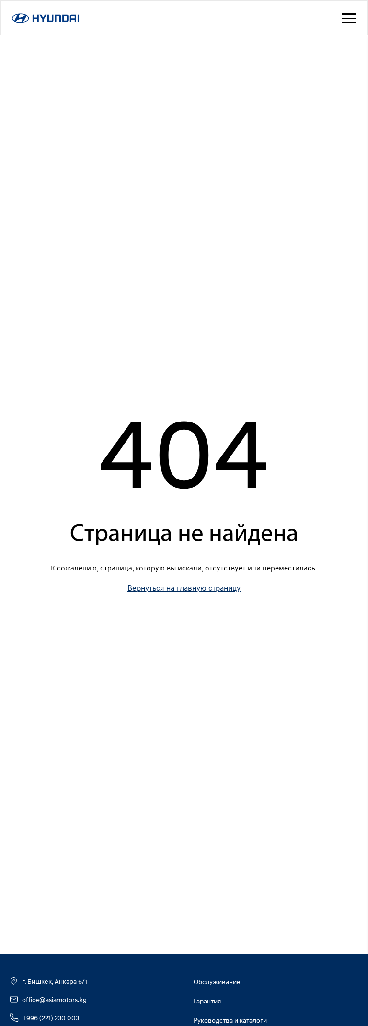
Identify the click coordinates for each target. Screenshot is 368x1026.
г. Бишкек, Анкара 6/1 (54, 981)
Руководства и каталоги (230, 1020)
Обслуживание (217, 982)
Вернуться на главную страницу (184, 588)
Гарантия (207, 1001)
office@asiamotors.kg (54, 999)
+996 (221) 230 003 (51, 1018)
